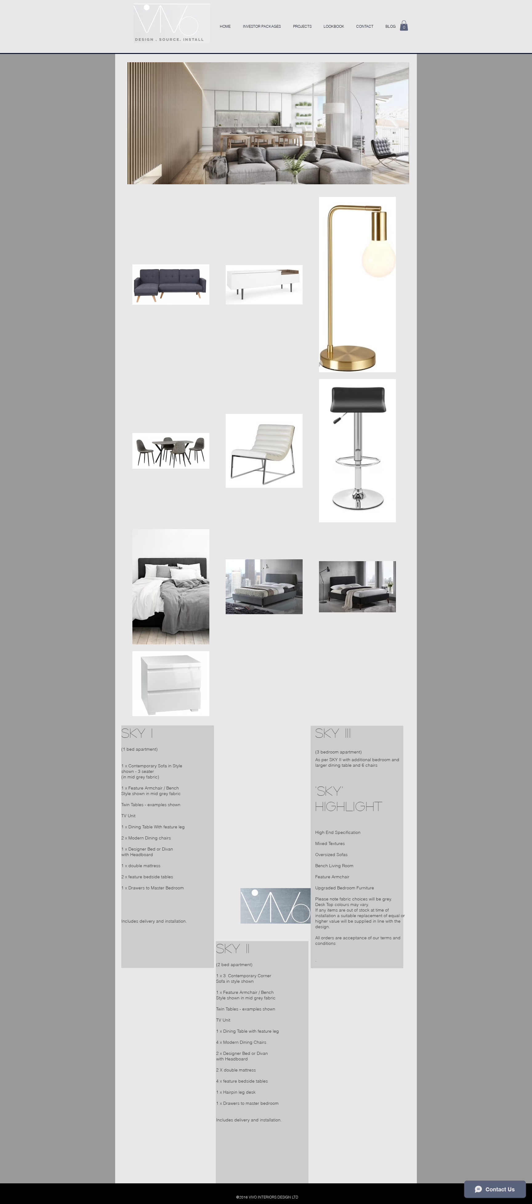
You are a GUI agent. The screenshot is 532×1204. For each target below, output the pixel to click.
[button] (404, 25)
